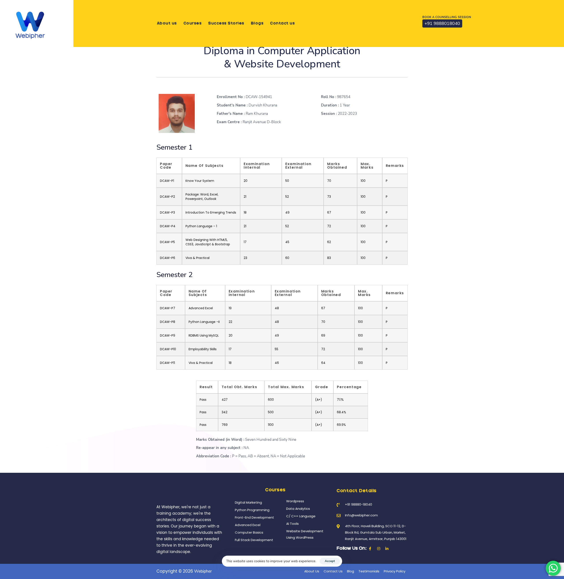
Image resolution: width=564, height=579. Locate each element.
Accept (330, 561)
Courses (193, 23)
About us (167, 23)
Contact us (282, 23)
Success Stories (226, 23)
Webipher (203, 571)
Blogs (257, 23)
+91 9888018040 (442, 23)
